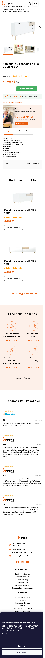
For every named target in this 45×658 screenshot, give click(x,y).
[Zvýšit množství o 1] (12, 88)
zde (13, 634)
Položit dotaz (21, 123)
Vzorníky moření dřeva (22, 577)
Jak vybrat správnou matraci (22, 588)
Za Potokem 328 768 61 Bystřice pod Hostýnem (24, 545)
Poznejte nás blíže (22, 378)
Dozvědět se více (12, 340)
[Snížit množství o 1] (5, 88)
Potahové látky (22, 580)
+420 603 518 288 (25, 117)
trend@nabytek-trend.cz (22, 552)
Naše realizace (22, 582)
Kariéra (22, 606)
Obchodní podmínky (22, 611)
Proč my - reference (22, 574)
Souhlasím (21, 653)
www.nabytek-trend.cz (21, 556)
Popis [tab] (8, 131)
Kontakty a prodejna (22, 597)
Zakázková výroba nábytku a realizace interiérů (12, 360)
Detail (9, 227)
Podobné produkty (23, 131)
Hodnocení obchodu (22, 603)
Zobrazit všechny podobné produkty (22, 294)
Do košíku (26, 88)
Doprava (22, 600)
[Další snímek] (40, 28)
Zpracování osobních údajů (22, 609)
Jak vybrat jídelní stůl (22, 585)
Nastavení (22, 646)
